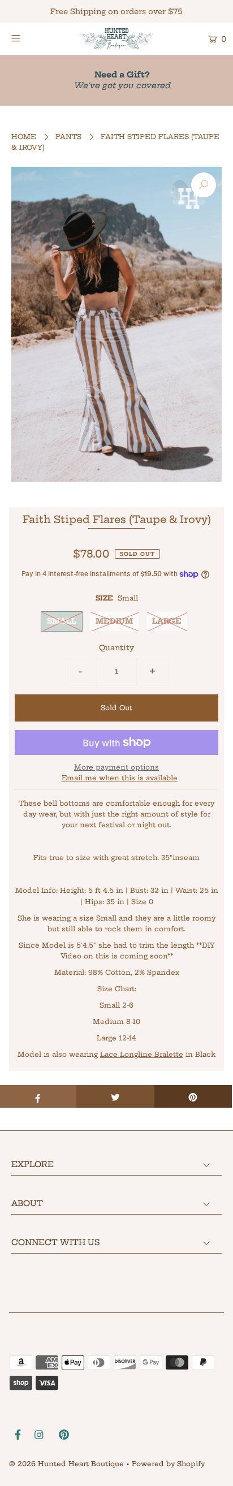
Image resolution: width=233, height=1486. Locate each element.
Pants (68, 136)
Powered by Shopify (168, 1463)
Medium (114, 620)
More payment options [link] (116, 767)
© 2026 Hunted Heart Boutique (66, 1463)
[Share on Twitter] (115, 1096)
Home (23, 136)
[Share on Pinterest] (193, 1096)
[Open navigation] (31, 37)
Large (167, 620)
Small (61, 620)
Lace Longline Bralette (141, 1054)
